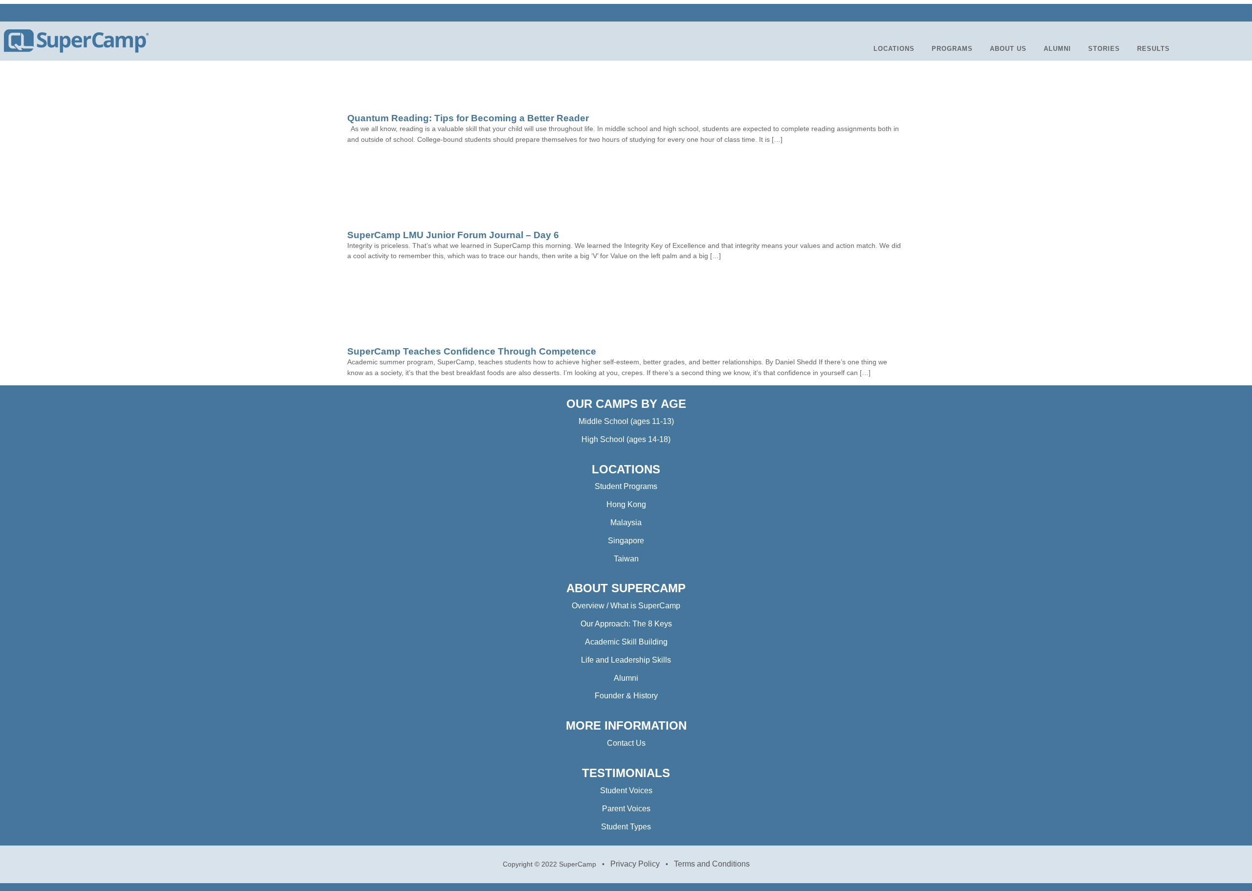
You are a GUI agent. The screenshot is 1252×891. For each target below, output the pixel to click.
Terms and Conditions (712, 864)
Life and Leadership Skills (626, 660)
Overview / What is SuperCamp (626, 605)
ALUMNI (1057, 48)
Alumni (626, 678)
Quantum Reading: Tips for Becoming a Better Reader (468, 118)
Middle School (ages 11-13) (626, 421)
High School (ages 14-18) (626, 439)
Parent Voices (626, 808)
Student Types (626, 827)
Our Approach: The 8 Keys (626, 624)
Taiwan (626, 559)
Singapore (626, 540)
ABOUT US (1008, 48)
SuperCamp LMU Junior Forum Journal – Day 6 (453, 235)
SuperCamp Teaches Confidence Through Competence (471, 351)
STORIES (1104, 48)
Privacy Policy (635, 864)
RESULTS (1153, 48)
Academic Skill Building (626, 642)
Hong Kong (626, 504)
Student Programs (626, 486)
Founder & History (626, 695)
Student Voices (626, 790)
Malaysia (626, 522)
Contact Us (626, 743)
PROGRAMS (952, 48)
